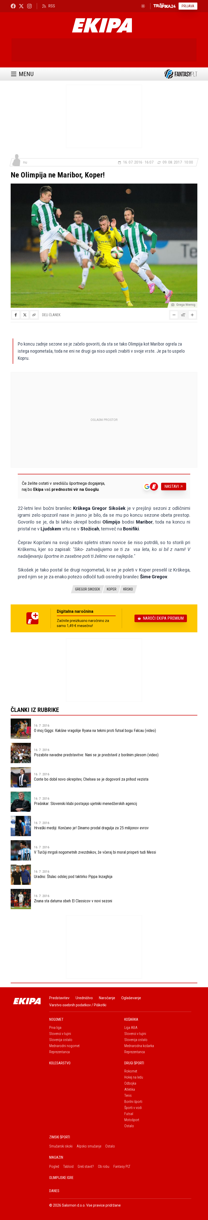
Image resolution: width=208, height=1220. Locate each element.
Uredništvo (84, 998)
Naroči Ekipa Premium (163, 618)
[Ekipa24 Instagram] (29, 6)
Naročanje (107, 998)
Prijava (188, 6)
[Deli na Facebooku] (16, 315)
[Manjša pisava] (174, 315)
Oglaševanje (131, 998)
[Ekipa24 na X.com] (21, 6)
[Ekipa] (102, 25)
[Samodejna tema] (143, 6)
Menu (26, 74)
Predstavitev (59, 998)
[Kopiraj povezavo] (34, 315)
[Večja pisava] (192, 315)
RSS (51, 6)
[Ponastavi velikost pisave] (183, 315)
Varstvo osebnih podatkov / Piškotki (77, 1005)
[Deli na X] (25, 315)
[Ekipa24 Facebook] (13, 6)
